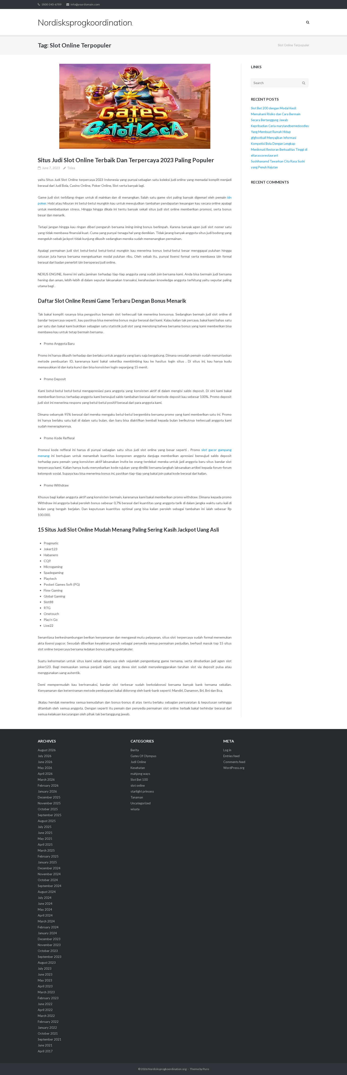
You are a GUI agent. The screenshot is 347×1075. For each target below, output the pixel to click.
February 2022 (48, 1022)
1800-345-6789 (51, 4)
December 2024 (49, 868)
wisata (135, 809)
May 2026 (45, 768)
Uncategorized (141, 803)
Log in (227, 750)
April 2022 (45, 1010)
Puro (206, 1069)
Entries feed (231, 756)
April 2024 (45, 915)
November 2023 (49, 945)
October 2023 (48, 951)
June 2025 (45, 833)
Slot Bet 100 (139, 779)
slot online (138, 785)
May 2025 (45, 838)
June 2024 (45, 903)
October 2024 (48, 880)
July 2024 (44, 898)
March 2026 (46, 779)
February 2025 (48, 856)
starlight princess (142, 791)
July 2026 (44, 756)
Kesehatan (138, 768)
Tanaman (137, 797)
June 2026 (45, 762)
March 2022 (46, 1016)
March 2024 (46, 921)
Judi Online (138, 762)
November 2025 (49, 803)
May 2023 (45, 980)
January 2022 (47, 1027)
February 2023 (48, 998)
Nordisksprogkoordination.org (167, 1069)
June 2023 (45, 974)
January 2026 (47, 791)
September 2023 (49, 957)
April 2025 (45, 844)
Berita (135, 750)
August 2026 (47, 750)
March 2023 (46, 992)
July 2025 (44, 827)
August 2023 (47, 962)
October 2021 (48, 1033)
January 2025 (47, 862)
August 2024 (47, 892)
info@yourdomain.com (85, 4)
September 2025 (49, 815)
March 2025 (46, 850)
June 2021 (45, 1045)
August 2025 (47, 821)
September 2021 (49, 1039)
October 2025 (48, 809)
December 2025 (49, 797)
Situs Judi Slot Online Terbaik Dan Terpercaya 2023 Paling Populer (126, 159)
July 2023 (44, 968)
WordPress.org (233, 768)
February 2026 (48, 785)
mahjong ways (140, 774)
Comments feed (234, 762)
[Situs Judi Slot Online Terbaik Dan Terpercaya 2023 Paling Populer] (135, 106)
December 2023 (49, 939)
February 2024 (48, 927)
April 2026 (45, 774)
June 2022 (45, 1004)
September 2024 (49, 886)
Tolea (71, 168)
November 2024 (49, 874)
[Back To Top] (335, 1063)
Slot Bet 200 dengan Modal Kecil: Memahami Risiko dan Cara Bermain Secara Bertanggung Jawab (275, 114)
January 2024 (47, 933)
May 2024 (45, 909)
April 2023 (45, 986)
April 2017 (45, 1051)
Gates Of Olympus (143, 756)
